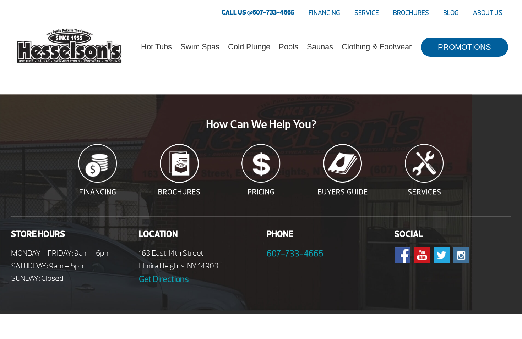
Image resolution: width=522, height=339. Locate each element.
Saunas (320, 46)
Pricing (261, 192)
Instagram (461, 255)
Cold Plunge (249, 46)
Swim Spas (199, 46)
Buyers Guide (342, 192)
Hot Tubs (156, 46)
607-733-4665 (295, 253)
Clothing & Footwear (377, 46)
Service (366, 13)
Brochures (411, 13)
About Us (487, 13)
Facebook (402, 255)
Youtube (422, 255)
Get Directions (164, 279)
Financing (324, 13)
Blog (451, 13)
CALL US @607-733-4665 (258, 13)
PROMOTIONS (464, 47)
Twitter (442, 255)
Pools (288, 46)
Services (424, 192)
